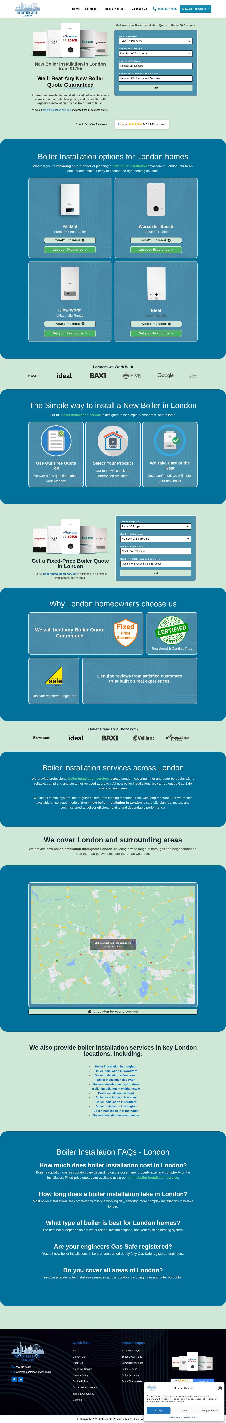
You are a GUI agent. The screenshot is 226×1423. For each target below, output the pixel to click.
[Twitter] (20, 1379)
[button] (219, 1388)
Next (155, 87)
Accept (158, 1410)
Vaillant (70, 226)
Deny (184, 1410)
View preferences (209, 1410)
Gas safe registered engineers (54, 696)
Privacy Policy (191, 1417)
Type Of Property (129, 36)
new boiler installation (130, 166)
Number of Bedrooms (131, 49)
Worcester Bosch (156, 226)
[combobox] (155, 41)
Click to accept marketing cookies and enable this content (113, 945)
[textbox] (152, 41)
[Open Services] (99, 9)
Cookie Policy (175, 1417)
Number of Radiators (131, 61)
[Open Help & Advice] (125, 9)
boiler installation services (57, 110)
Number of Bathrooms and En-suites (139, 74)
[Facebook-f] (14, 1379)
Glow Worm (70, 310)
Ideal (156, 310)
